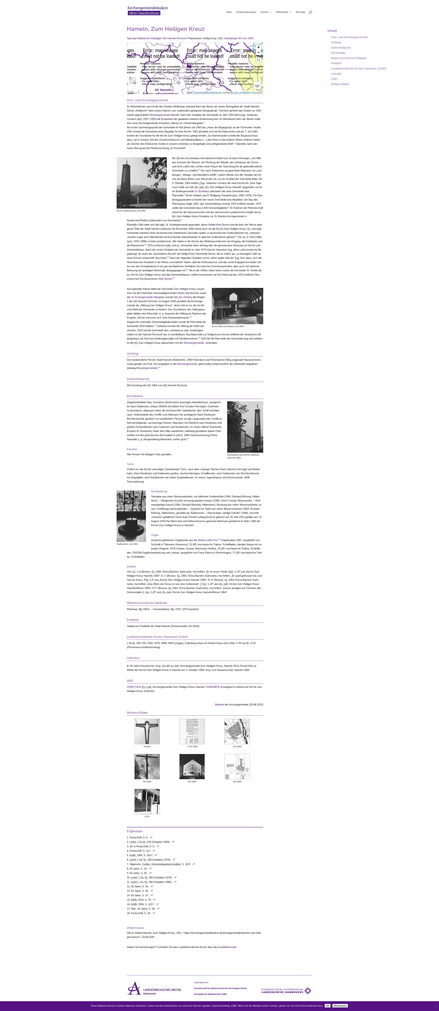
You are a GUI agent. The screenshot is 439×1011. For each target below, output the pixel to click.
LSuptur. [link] (179, 643)
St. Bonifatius (202, 191)
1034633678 (213, 686)
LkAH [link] (133, 841)
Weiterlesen (340, 1005)
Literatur (336, 73)
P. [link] (208, 195)
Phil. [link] (146, 579)
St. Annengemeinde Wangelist (147, 297)
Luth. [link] (149, 686)
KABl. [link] (133, 855)
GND (334, 78)
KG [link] (207, 187)
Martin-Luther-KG (208, 540)
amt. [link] (140, 118)
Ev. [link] (249, 228)
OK (327, 1005)
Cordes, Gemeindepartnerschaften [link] (161, 864)
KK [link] (135, 301)
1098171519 (134, 686)
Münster (194, 292)
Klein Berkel (222, 224)
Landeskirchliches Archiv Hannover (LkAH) (358, 68)
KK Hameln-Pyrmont (174, 38)
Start (229, 12)
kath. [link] (162, 224)
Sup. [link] (230, 249)
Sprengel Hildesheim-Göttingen (144, 38)
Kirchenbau (338, 52)
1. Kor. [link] (203, 583)
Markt (181, 292)
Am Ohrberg (185, 297)
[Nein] (434, 1006)
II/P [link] (194, 544)
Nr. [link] (133, 643)
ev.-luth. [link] (184, 330)
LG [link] (133, 571)
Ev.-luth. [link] (199, 187)
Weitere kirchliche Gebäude (348, 58)
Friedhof (336, 63)
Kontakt (300, 12)
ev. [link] (260, 212)
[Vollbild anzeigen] (258, 60)
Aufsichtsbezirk (341, 47)
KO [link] (221, 38)
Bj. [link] (140, 609)
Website (219, 704)
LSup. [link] (242, 114)
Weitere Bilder (340, 84)
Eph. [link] (231, 571)
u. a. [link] (140, 439)
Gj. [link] (153, 571)
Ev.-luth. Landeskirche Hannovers (246, 92)
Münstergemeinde (160, 114)
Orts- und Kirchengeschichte (349, 37)
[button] (189, 64)
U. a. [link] (161, 313)
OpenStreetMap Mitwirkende (208, 92)
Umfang (336, 42)
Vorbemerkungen (246, 12)
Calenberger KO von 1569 (238, 38)
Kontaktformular (227, 947)
